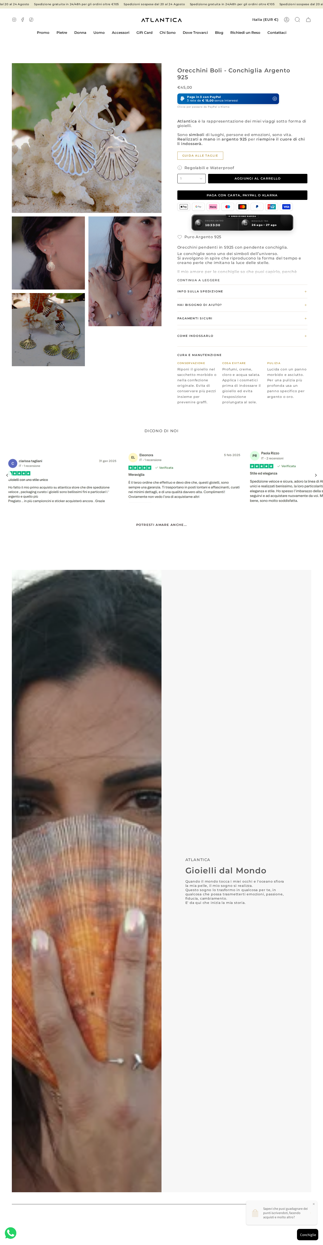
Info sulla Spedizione (242, 291)
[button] (62, 33)
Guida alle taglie (200, 155)
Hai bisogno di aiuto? (242, 305)
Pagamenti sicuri (242, 318)
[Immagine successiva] (316, 475)
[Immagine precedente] (7, 475)
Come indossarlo (242, 336)
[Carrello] (308, 20)
